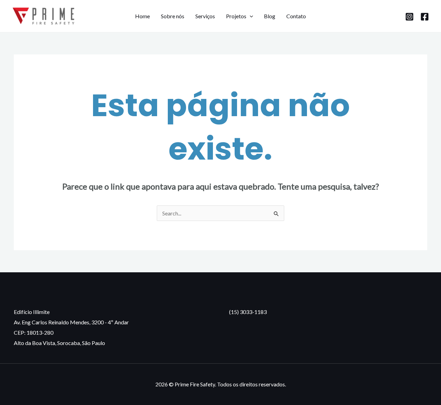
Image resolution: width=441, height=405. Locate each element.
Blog (269, 16)
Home (142, 16)
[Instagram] (409, 16)
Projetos (236, 16)
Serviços (205, 16)
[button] (249, 16)
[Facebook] (424, 16)
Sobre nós (172, 16)
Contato (296, 16)
